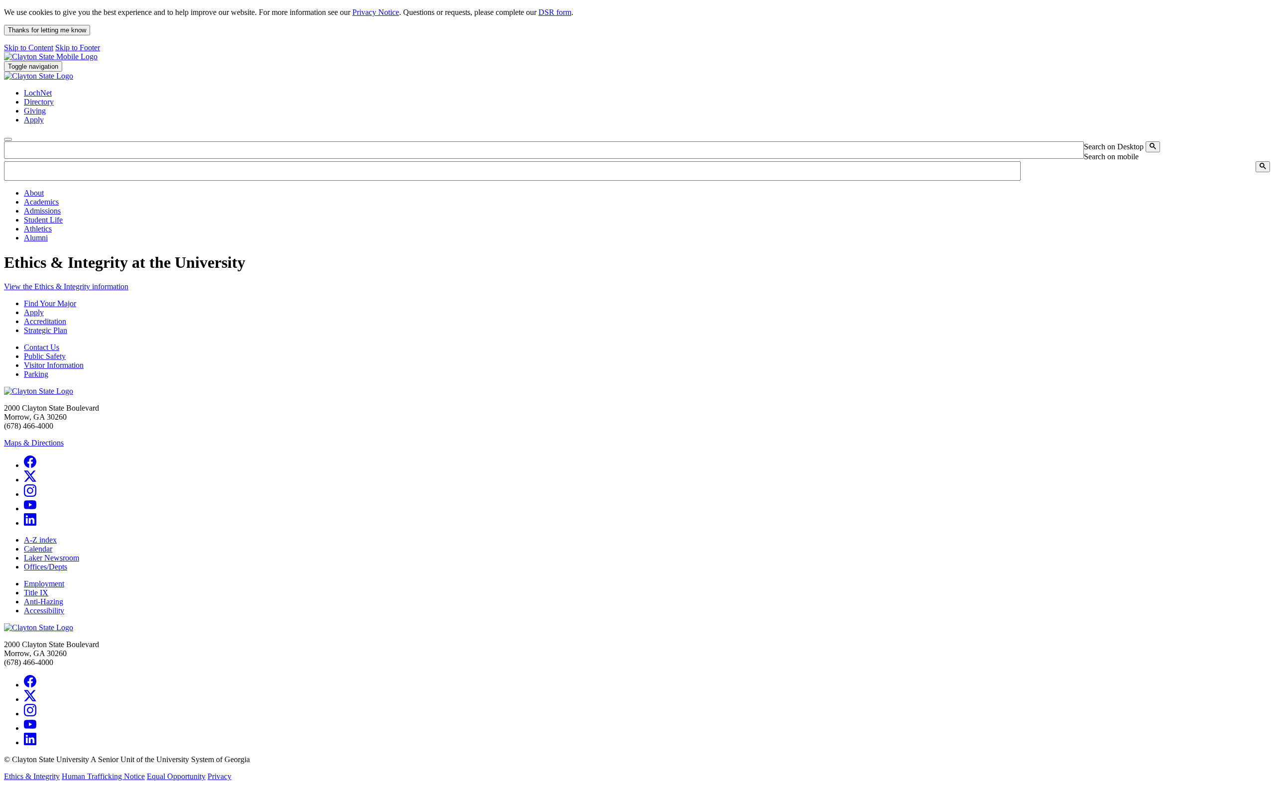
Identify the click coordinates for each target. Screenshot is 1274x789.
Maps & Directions (34, 443)
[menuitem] (647, 193)
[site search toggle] (8, 139)
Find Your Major (50, 303)
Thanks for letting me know (47, 30)
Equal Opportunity (176, 776)
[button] (34, 193)
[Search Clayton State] (1153, 146)
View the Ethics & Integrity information (66, 286)
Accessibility (44, 610)
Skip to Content (28, 47)
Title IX (36, 592)
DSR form (554, 12)
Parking (36, 374)
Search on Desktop (1114, 146)
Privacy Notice (375, 12)
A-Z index (40, 540)
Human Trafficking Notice (103, 776)
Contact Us (41, 347)
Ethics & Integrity (32, 776)
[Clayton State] (51, 56)
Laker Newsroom (51, 558)
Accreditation (45, 321)
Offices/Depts (45, 567)
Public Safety (45, 356)
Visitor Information (54, 365)
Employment (44, 583)
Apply (34, 312)
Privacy (219, 776)
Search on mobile (1111, 156)
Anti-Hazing (43, 601)
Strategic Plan (45, 330)
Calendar (38, 549)
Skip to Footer (77, 47)
